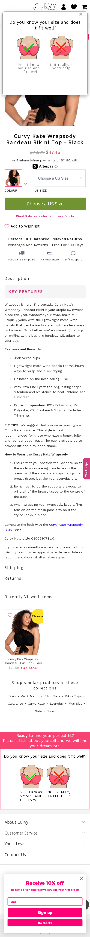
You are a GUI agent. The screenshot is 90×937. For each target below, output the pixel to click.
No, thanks (45, 923)
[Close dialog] (81, 878)
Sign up (45, 912)
